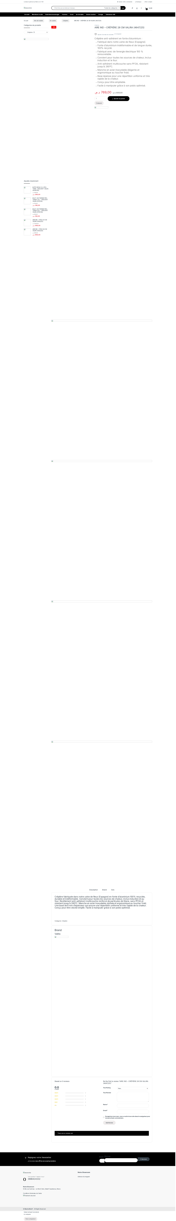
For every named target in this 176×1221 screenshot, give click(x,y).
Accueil (26, 14)
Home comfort (91, 14)
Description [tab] (93, 890)
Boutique (138, 1)
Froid (71, 14)
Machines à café (37, 14)
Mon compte (148, 1)
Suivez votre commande (125, 1)
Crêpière (65, 20)
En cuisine (53, 20)
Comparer (118, 34)
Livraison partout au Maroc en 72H (33, 1)
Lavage (100, 14)
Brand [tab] (104, 890)
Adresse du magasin (84, 1176)
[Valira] (101, 175)
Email (105, 1110)
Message (107, 1156)
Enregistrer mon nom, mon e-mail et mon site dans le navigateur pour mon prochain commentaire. (127, 1117)
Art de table (79, 14)
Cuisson (64, 14)
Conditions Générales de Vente (32, 1193)
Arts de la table (38, 20)
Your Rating (106, 1087)
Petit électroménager (52, 14)
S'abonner (143, 1159)
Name (105, 1104)
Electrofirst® (29, 1209)
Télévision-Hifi (110, 14)
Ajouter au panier (119, 98)
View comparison (30, 1219)
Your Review (107, 1092)
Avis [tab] (112, 890)
